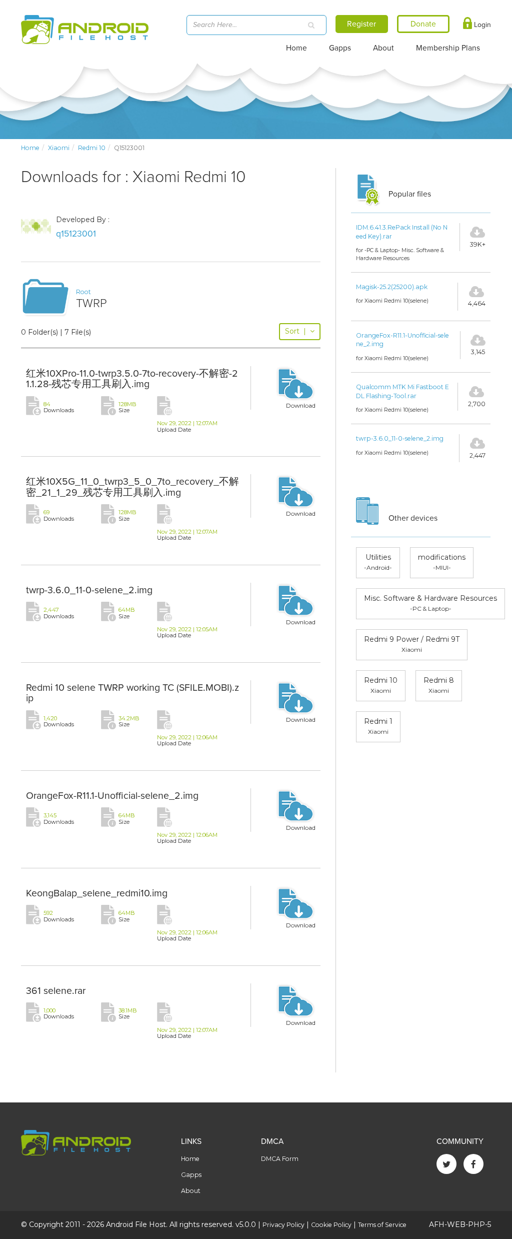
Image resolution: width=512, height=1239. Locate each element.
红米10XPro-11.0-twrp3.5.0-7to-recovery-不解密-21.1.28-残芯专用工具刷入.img (132, 379)
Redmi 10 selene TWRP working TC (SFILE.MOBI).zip (132, 693)
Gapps (340, 48)
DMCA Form (279, 1158)
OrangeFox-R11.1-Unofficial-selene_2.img (112, 796)
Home (296, 48)
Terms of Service (382, 1224)
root (83, 292)
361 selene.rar (56, 991)
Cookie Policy (331, 1224)
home (30, 148)
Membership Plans (448, 48)
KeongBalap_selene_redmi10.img (97, 893)
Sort (295, 331)
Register (361, 24)
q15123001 (76, 234)
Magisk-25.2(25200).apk (392, 287)
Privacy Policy (283, 1224)
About (383, 48)
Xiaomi (59, 148)
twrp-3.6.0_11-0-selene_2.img (89, 590)
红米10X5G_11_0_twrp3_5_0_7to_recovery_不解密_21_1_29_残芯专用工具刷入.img (132, 487)
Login (481, 25)
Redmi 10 (92, 148)
